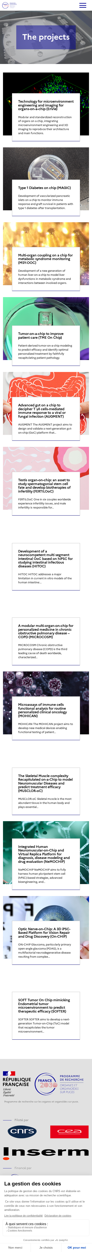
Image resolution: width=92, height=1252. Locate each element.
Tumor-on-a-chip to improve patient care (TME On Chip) (41, 335)
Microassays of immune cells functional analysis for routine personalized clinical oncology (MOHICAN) (42, 710)
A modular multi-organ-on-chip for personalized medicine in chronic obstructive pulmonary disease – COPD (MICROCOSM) (45, 631)
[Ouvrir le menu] (82, 5)
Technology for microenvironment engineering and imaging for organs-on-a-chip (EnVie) (46, 105)
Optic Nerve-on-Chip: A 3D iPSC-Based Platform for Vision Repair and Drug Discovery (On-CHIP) (44, 932)
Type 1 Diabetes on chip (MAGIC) (44, 188)
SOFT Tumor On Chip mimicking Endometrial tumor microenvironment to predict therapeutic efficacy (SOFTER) (44, 1005)
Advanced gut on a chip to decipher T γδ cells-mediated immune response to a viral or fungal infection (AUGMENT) (42, 410)
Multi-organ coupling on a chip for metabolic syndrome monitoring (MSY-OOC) (45, 258)
